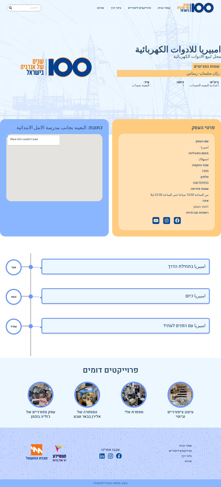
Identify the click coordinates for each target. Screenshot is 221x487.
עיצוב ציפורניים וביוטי (180, 414)
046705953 (201, 183)
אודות (100, 8)
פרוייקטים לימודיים (139, 8)
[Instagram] (110, 456)
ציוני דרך (116, 8)
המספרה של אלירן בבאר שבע (87, 414)
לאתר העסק (201, 206)
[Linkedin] (102, 456)
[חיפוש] (10, 8)
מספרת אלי (133, 412)
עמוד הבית (164, 8)
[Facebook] (177, 220)
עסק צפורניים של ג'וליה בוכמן (40, 414)
